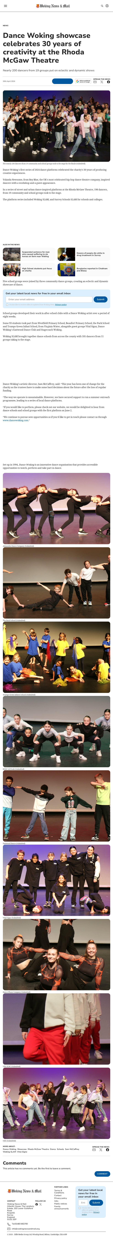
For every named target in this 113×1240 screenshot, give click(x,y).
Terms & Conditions (59, 1191)
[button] (5, 6)
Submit (100, 299)
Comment (102, 1174)
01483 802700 (21, 1224)
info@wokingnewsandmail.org (26, 1228)
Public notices (60, 1203)
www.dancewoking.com (15, 420)
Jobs (56, 1201)
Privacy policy (60, 1198)
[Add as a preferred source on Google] (83, 81)
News (5, 26)
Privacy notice (61, 305)
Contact (57, 1195)
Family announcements (61, 1207)
